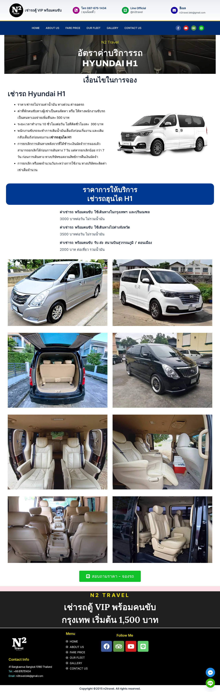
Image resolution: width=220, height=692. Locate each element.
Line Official (138, 8)
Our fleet (93, 28)
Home (36, 28)
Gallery (112, 28)
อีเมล (182, 8)
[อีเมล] (174, 10)
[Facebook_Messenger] (210, 672)
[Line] (210, 683)
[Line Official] (125, 10)
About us (52, 28)
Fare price (72, 28)
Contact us (132, 28)
